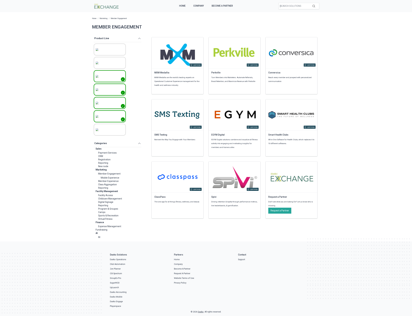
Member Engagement (109, 173)
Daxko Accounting (118, 292)
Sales (99, 148)
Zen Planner (115, 269)
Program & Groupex (108, 209)
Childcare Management (110, 198)
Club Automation (117, 264)
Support (241, 259)
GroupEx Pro (115, 278)
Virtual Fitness (105, 219)
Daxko (201, 312)
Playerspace (115, 306)
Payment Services (107, 152)
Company (198, 6)
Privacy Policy (180, 283)
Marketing (101, 169)
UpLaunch (114, 287)
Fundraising (101, 229)
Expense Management (109, 226)
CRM (100, 156)
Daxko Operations (118, 259)
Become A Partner (222, 6)
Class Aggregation (107, 184)
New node (103, 166)
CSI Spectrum (116, 273)
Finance (100, 222)
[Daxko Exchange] (106, 6)
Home (182, 6)
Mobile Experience (110, 177)
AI (97, 233)
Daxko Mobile (116, 297)
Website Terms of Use (184, 278)
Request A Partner (182, 273)
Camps (101, 212)
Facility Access (105, 195)
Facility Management (107, 191)
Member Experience (108, 181)
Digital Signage (105, 202)
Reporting (103, 163)
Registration (104, 159)
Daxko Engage (116, 301)
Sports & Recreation (108, 215)
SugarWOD (115, 283)
